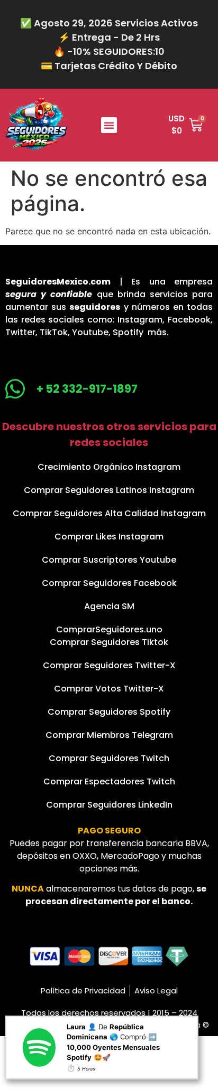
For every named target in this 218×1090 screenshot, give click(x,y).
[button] (109, 125)
